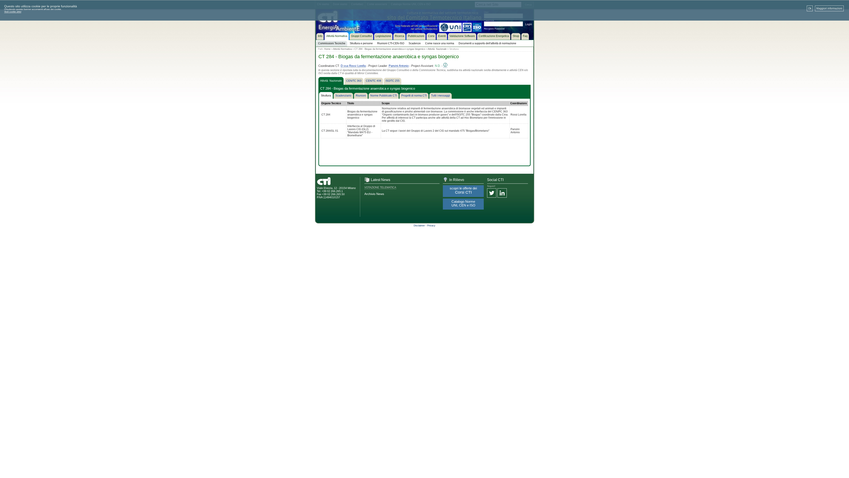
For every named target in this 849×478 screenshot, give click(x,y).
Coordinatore (518, 103)
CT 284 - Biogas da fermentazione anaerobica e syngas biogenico (389, 49)
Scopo (386, 103)
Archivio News (374, 194)
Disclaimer (419, 225)
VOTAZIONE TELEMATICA (380, 187)
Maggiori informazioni (829, 8)
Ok (809, 8)
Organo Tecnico (331, 103)
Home (327, 49)
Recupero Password (494, 28)
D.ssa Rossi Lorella (353, 65)
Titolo (350, 103)
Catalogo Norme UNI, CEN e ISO (463, 203)
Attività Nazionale (437, 49)
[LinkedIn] (502, 193)
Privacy (431, 225)
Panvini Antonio (399, 65)
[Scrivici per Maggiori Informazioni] (445, 66)
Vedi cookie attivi (12, 11)
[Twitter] (491, 193)
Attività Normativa (342, 49)
